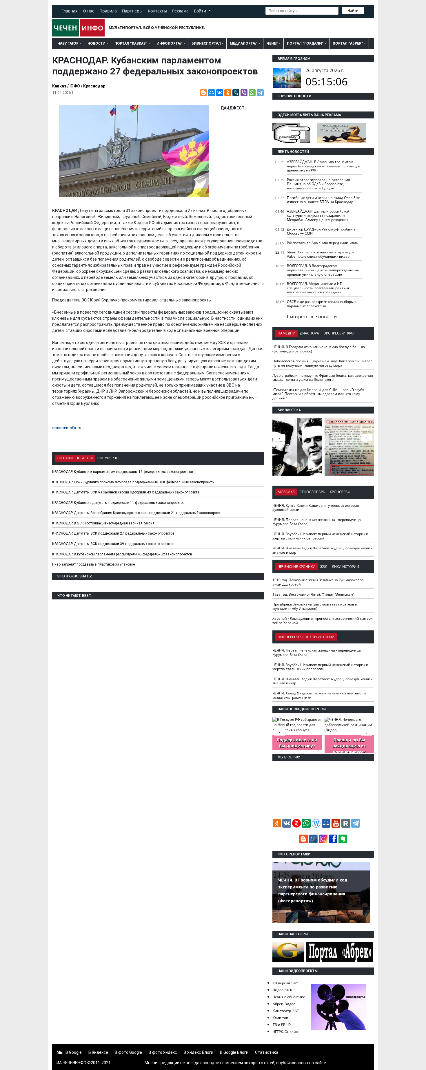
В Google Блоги (234, 1052)
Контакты (157, 11)
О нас (88, 11)
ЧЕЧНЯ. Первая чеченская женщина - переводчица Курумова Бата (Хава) (316, 521)
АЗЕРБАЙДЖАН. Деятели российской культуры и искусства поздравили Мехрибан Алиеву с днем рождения (318, 215)
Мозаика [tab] (286, 491)
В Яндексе (98, 1052)
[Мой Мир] (211, 92)
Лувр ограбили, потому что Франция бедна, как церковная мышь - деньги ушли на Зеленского (322, 377)
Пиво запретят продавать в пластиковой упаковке (93, 564)
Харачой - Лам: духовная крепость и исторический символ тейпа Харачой (322, 620)
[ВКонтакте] (219, 92)
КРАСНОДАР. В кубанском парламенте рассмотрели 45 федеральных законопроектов (122, 554)
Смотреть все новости (312, 316)
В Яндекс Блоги (198, 1052)
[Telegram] (260, 92)
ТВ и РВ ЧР (282, 1024)
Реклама (180, 11)
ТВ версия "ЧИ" (286, 983)
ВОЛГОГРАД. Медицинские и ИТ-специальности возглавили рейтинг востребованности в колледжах (318, 288)
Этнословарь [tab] (312, 491)
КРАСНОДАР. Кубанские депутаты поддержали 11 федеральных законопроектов (118, 503)
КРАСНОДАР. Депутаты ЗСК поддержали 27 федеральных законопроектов (113, 533)
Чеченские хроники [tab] (296, 566)
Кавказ (59, 86)
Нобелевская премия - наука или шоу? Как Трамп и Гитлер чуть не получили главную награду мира (322, 363)
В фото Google (128, 1052)
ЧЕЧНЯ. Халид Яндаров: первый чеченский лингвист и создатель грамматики (319, 695)
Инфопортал (169, 43)
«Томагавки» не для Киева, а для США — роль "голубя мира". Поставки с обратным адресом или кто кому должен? (318, 393)
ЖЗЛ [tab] (323, 566)
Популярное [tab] (109, 458)
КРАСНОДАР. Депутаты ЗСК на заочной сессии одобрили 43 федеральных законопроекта (125, 492)
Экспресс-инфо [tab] (339, 333)
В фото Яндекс (163, 1052)
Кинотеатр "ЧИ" (286, 1010)
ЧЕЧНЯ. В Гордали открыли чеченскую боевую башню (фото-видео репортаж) (318, 349)
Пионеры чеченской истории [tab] (306, 636)
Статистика (266, 1052)
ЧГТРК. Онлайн (285, 1031)
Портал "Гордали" (305, 43)
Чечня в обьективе (289, 996)
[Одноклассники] (227, 92)
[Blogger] (203, 92)
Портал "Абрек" (348, 43)
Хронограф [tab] (340, 491)
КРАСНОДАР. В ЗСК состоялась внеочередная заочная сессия (103, 523)
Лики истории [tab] (345, 566)
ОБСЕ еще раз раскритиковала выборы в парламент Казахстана (321, 303)
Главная (69, 11)
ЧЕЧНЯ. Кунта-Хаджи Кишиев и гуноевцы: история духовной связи (315, 507)
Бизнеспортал (206, 43)
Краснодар (94, 86)
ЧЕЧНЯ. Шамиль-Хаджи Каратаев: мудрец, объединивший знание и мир (322, 550)
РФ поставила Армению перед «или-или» (322, 242)
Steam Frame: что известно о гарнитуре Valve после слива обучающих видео (320, 254)
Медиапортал (244, 43)
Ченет (272, 43)
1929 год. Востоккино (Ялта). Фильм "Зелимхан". (313, 594)
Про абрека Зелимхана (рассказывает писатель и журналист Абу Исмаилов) (314, 606)
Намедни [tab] (286, 333)
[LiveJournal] (235, 92)
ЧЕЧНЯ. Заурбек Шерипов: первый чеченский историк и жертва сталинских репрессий (320, 536)
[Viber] (244, 92)
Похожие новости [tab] (75, 458)
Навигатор (68, 43)
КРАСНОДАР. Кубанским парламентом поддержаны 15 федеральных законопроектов (122, 472)
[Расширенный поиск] (368, 10)
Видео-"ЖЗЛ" (284, 989)
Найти (352, 10)
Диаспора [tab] (309, 333)
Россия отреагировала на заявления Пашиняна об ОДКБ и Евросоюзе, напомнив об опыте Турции (318, 184)
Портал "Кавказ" (131, 43)
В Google (73, 1052)
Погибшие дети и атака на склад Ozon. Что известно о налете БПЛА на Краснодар (323, 199)
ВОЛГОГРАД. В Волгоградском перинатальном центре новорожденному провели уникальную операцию (323, 270)
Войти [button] (200, 11)
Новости (96, 43)
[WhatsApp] (252, 92)
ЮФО (75, 86)
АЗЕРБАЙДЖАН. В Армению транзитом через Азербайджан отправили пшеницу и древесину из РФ (324, 166)
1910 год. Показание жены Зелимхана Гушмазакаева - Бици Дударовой (319, 582)
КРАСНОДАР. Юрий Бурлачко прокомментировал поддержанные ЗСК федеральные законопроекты (133, 482)
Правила (108, 11)
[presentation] (366, 437)
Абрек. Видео (284, 1003)
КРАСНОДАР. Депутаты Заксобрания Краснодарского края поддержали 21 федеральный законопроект (137, 513)
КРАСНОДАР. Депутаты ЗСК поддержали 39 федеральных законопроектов (113, 544)
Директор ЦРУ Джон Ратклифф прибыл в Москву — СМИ (321, 231)
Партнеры (132, 11)
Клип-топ (280, 1017)
